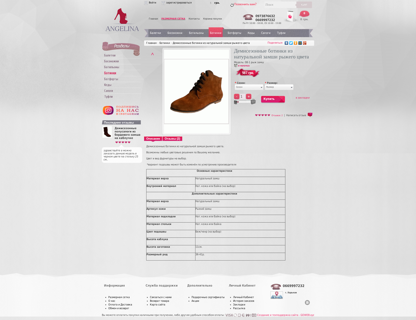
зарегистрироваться (179, 2)
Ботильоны (111, 67)
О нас (111, 300)
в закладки (303, 97)
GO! (304, 4)
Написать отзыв (296, 115)
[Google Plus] (304, 43)
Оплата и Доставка (120, 304)
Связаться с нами (161, 297)
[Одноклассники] (295, 43)
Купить (269, 99)
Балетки (109, 55)
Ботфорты (111, 79)
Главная (153, 18)
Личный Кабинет (243, 297)
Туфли (108, 97)
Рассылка (239, 308)
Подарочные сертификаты (208, 297)
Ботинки (215, 33)
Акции (195, 300)
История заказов (243, 300)
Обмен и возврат (118, 308)
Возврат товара (159, 300)
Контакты (194, 18)
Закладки (239, 304)
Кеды (107, 85)
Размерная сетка (119, 297)
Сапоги (108, 91)
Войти (152, 2)
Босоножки (111, 61)
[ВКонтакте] (286, 43)
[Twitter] (291, 43)
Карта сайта (157, 304)
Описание (153, 138)
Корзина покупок (212, 18)
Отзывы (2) (172, 138)
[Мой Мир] (300, 43)
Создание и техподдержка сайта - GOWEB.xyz (285, 315)
